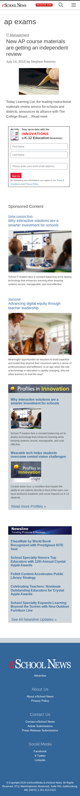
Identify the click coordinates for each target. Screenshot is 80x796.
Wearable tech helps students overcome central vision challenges (38, 455)
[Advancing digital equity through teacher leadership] (40, 353)
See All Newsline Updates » (34, 619)
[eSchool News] (14, 5)
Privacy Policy (31, 184)
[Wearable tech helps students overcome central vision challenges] (26, 480)
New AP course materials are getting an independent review (37, 47)
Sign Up (16, 176)
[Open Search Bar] (61, 5)
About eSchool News (40, 696)
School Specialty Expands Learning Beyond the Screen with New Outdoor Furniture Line (40, 606)
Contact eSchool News (40, 721)
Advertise (40, 675)
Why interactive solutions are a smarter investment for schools (33, 223)
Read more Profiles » (28, 506)
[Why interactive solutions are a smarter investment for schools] (40, 270)
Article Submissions (40, 726)
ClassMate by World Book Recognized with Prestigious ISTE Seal (37, 545)
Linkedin (40, 760)
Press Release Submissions (40, 730)
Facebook (40, 751)
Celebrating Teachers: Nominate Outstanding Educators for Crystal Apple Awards (37, 590)
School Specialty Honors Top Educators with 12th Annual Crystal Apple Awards (38, 561)
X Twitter (40, 755)
